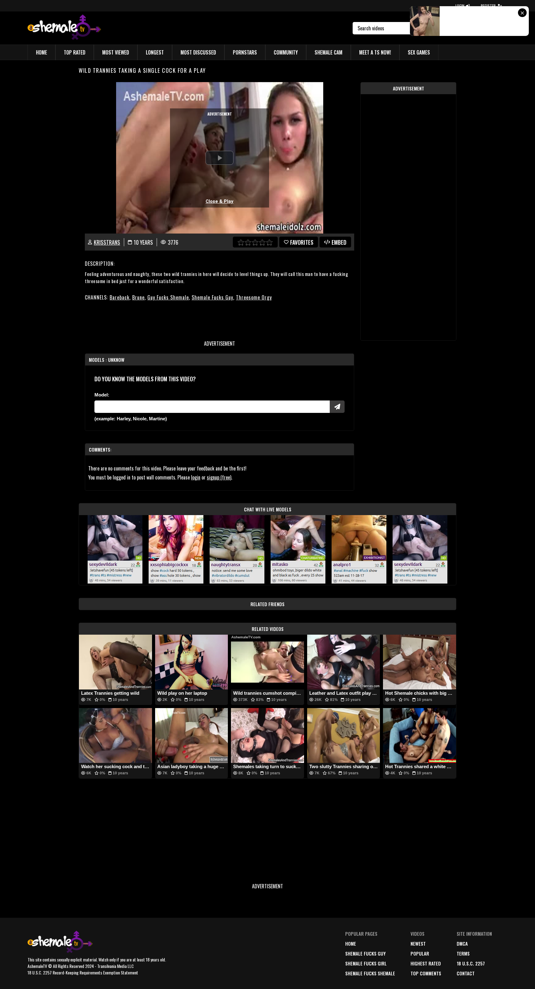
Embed (339, 242)
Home (41, 52)
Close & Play (219, 201)
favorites (301, 242)
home (350, 943)
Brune (138, 297)
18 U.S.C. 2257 (471, 963)
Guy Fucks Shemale (168, 297)
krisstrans (107, 242)
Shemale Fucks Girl (366, 963)
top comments (426, 973)
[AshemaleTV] (64, 28)
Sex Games (419, 52)
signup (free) (219, 477)
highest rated (426, 963)
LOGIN (459, 5)
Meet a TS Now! (375, 52)
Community (286, 52)
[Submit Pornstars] (337, 406)
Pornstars (245, 52)
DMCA (462, 943)
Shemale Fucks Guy (212, 297)
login (195, 477)
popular (420, 953)
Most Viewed (115, 52)
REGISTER (488, 5)
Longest (155, 52)
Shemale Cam (328, 52)
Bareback (119, 297)
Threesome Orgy (254, 297)
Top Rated (74, 52)
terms (463, 953)
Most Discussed (198, 52)
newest (418, 943)
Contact (466, 973)
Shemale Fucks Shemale (370, 973)
